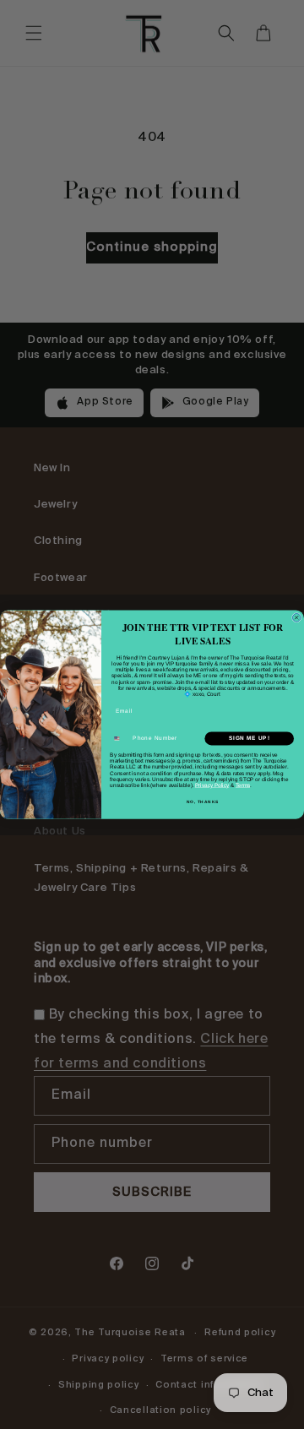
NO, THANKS (203, 802)
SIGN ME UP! (249, 739)
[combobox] (120, 738)
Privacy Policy (212, 785)
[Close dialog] (296, 617)
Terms (243, 785)
